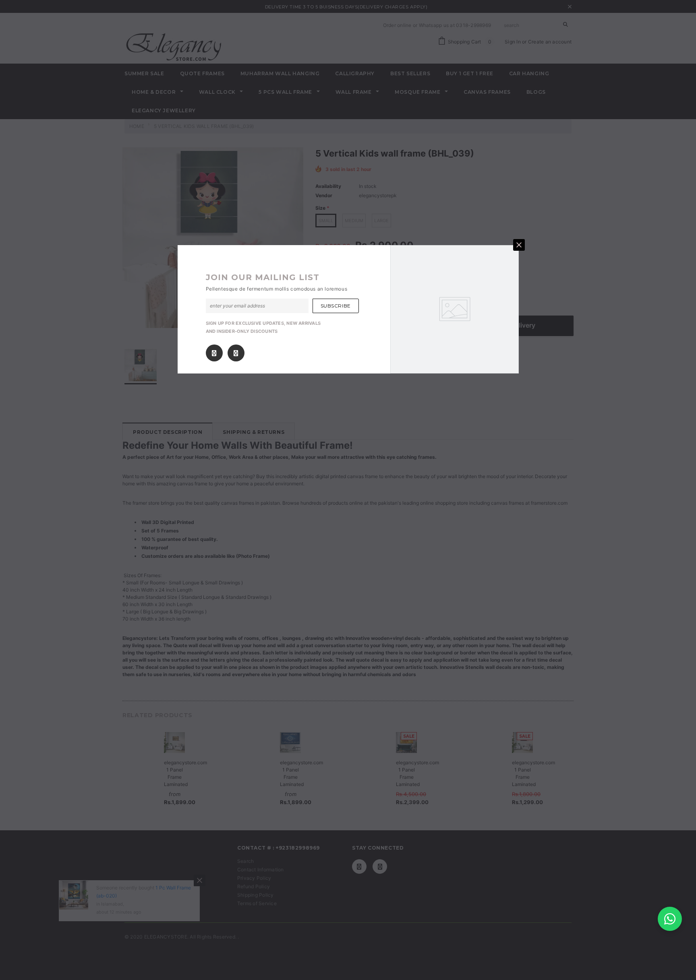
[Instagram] (236, 353)
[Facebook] (214, 353)
